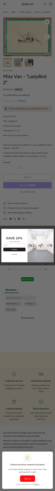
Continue (14, 249)
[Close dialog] (52, 230)
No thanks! (14, 254)
